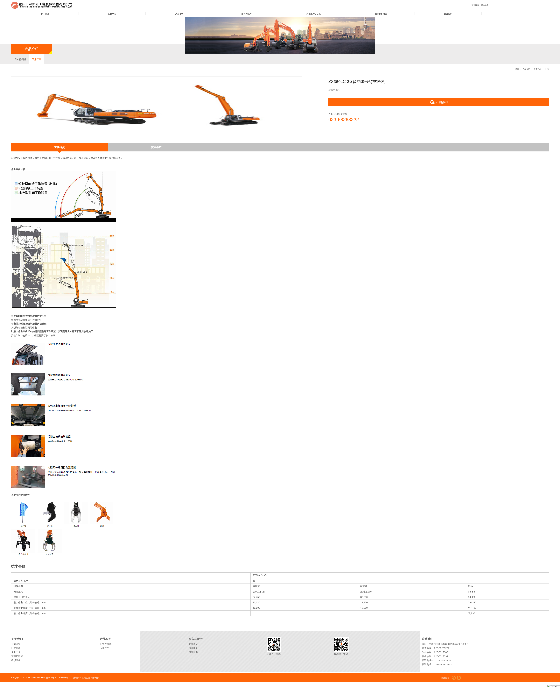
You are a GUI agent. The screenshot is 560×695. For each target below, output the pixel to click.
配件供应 (193, 643)
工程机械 (86, 677)
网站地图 (486, 4)
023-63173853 (444, 664)
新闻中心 (112, 13)
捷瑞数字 (77, 677)
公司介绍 (16, 643)
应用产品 (36, 59)
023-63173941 (441, 656)
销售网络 (475, 4)
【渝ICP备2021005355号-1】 (58, 677)
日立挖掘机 (20, 59)
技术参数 (156, 147)
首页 (516, 68)
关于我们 (45, 13)
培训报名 (193, 652)
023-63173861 (441, 652)
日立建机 (16, 648)
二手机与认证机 (313, 13)
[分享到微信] (454, 677)
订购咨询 (442, 102)
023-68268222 (343, 119)
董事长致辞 (17, 656)
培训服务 (193, 648)
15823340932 (443, 660)
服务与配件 (246, 13)
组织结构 (16, 660)
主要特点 (59, 147)
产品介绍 (179, 13)
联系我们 (448, 13)
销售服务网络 (381, 13)
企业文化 (16, 652)
